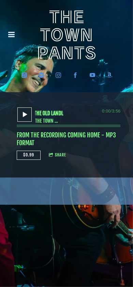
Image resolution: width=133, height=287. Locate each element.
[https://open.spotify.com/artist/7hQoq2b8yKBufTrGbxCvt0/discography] (41, 75)
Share (60, 154)
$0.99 (28, 154)
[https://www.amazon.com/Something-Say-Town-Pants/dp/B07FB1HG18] (109, 75)
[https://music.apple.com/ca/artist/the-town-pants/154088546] (24, 75)
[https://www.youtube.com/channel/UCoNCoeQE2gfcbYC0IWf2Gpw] (92, 75)
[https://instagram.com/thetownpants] (58, 75)
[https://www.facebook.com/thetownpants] (75, 75)
